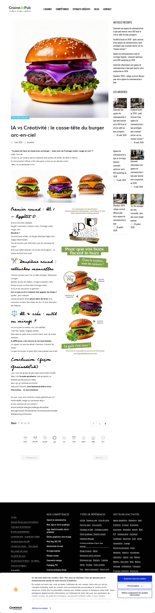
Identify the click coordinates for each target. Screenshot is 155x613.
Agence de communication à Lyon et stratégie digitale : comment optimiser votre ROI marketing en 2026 (128, 57)
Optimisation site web (55, 546)
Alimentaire (133, 520)
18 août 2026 (138, 142)
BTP (114, 534)
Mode (132, 561)
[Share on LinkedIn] (25, 423)
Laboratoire (117, 557)
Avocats (135, 529)
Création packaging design (56, 569)
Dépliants (96, 560)
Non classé (33, 546)
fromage (127, 543)
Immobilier (117, 552)
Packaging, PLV (52, 565)
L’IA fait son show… (19, 546)
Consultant (133, 534)
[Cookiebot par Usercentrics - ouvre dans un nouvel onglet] (15, 608)
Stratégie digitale (53, 551)
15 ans (13, 517)
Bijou (141, 529)
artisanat (125, 525)
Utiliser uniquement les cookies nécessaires (135, 594)
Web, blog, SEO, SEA (54, 541)
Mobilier (137, 557)
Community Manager (87, 538)
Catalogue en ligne (86, 529)
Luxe (131, 557)
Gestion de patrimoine (121, 548)
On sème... (35, 561)
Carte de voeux (85, 525)
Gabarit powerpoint (92, 569)
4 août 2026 (138, 186)
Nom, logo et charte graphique (58, 524)
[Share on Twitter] (22, 423)
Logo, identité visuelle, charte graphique (58, 530)
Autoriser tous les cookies (135, 579)
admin (31, 142)
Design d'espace (86, 551)
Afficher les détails (40, 608)
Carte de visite (103, 520)
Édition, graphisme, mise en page (59, 536)
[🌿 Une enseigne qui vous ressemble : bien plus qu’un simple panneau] (137, 198)
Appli (140, 520)
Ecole (134, 538)
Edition (82, 564)
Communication (122, 534)
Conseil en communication (56, 520)
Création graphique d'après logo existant (91, 544)
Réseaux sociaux (53, 555)
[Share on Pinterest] (29, 423)
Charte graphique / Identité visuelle (93, 534)
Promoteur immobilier (121, 571)
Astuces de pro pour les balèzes (24, 522)
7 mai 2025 (17, 142)
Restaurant (134, 571)
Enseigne (89, 564)
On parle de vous (18, 556)
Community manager (54, 560)
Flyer (81, 569)
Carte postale (97, 525)
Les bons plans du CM (20, 541)
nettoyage (116, 566)
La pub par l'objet (32, 536)
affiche (82, 520)
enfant (139, 538)
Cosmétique (117, 538)
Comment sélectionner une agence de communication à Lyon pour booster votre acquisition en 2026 (128, 68)
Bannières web (92, 520)
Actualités (15, 570)
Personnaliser (133, 586)
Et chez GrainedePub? (20, 532)
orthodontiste (126, 566)
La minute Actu (17, 536)
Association (134, 525)
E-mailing (104, 560)
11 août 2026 (121, 180)
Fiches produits (99, 564)
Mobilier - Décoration (121, 561)
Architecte (117, 525)
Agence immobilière (120, 520)
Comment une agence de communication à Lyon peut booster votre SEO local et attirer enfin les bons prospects (128, 31)
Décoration (127, 538)
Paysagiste (137, 566)
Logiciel (125, 557)
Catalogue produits (101, 529)
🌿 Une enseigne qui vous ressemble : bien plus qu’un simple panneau (137, 213)
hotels (132, 548)
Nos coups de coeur (19, 551)
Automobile (127, 529)
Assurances (117, 529)
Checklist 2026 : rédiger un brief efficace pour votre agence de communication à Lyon (128, 79)
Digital (95, 551)
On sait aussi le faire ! (20, 561)
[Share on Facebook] (19, 423)
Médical (138, 561)
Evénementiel (118, 543)
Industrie (125, 552)
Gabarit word (104, 569)
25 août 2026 (121, 135)
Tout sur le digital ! (19, 565)
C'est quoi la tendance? (21, 527)
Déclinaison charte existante (90, 555)
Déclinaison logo (86, 560)
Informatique (134, 552)
